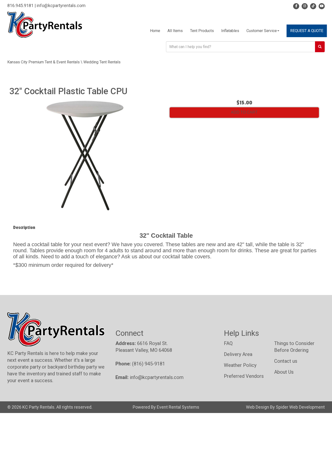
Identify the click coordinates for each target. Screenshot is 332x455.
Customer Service (261, 30)
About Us (284, 372)
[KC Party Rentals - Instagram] (304, 5)
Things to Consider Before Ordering (294, 346)
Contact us (285, 361)
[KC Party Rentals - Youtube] (321, 5)
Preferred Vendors (244, 376)
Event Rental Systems (178, 407)
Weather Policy (240, 365)
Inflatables (230, 30)
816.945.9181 (20, 5)
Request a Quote (306, 30)
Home (155, 30)
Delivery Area (238, 354)
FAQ (228, 343)
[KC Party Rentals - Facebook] (296, 5)
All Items (175, 30)
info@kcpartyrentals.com (61, 5)
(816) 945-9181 (148, 364)
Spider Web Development (300, 407)
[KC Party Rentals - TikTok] (312, 5)
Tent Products (202, 30)
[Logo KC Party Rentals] (44, 24)
